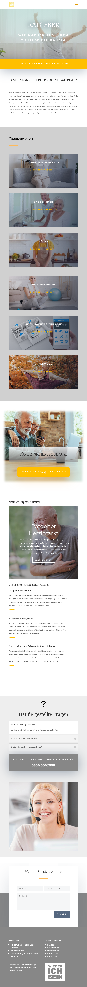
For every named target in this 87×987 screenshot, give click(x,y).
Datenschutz (53, 956)
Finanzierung (53, 950)
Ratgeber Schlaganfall (21, 618)
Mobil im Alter (17, 950)
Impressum (52, 953)
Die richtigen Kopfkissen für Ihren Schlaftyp (33, 646)
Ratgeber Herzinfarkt (20, 590)
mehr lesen (13, 609)
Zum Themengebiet (42, 170)
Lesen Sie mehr (43, 560)
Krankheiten (53, 947)
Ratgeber (51, 944)
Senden (61, 914)
